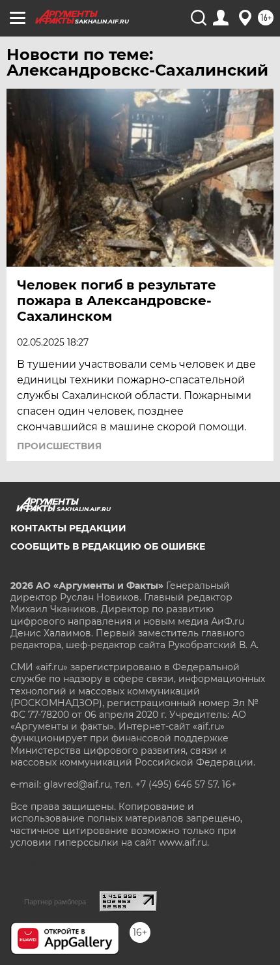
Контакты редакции (68, 528)
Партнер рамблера (55, 902)
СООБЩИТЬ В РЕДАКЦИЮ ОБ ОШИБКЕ (107, 546)
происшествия (59, 446)
